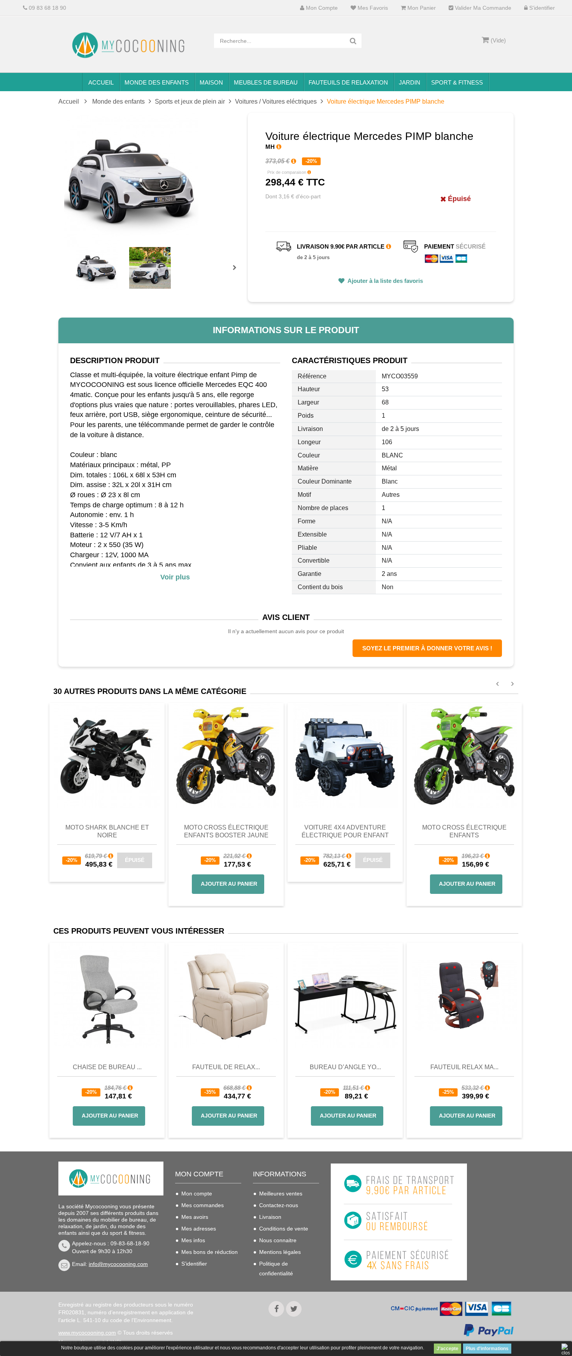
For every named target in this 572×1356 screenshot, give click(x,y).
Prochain (237, 272)
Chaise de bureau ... (107, 1067)
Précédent (76, 259)
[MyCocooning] (130, 45)
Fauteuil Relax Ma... (464, 1067)
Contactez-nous (278, 1205)
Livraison (270, 1217)
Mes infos (193, 1240)
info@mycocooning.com (118, 1264)
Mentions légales (280, 1252)
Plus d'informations (487, 1348)
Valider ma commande (482, 8)
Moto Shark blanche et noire (107, 831)
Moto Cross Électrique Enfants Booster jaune (226, 831)
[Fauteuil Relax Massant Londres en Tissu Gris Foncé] (464, 995)
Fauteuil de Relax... (226, 1067)
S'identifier (541, 8)
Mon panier (421, 8)
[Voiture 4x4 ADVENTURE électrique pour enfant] (345, 755)
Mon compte (321, 8)
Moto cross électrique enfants (464, 831)
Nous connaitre (278, 1240)
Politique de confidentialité (276, 1269)
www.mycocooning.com (87, 1333)
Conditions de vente (283, 1228)
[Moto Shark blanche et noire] (107, 755)
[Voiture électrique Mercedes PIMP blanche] (97, 268)
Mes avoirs (194, 1217)
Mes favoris (372, 8)
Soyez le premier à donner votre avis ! (427, 648)
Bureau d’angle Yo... (345, 1067)
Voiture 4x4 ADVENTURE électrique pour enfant (345, 831)
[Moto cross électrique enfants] (464, 755)
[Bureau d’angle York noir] (345, 995)
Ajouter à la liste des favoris (384, 280)
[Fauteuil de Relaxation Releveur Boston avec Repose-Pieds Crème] (226, 995)
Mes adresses (198, 1228)
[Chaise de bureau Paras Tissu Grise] (107, 995)
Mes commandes (202, 1205)
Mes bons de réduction (209, 1252)
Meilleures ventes (280, 1193)
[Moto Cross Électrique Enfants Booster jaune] (226, 755)
